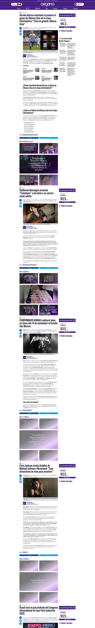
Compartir (29, 137)
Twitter (49, 137)
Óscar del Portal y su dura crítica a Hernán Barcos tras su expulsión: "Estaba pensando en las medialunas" (28, 72)
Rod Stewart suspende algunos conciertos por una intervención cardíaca (39, 294)
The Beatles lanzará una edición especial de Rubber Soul (48, 597)
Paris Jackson (25, 475)
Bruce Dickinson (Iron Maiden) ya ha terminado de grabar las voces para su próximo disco (49, 455)
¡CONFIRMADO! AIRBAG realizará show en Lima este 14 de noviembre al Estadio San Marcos (29, 278)
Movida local (37, 8)
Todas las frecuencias (67, 27)
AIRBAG (24, 410)
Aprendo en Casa (39, 0)
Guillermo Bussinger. (42, 245)
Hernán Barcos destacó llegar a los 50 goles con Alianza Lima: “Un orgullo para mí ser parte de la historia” (47, 79)
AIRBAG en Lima (28, 410)
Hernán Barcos (26, 27)
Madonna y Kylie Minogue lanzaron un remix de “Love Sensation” (48, 148)
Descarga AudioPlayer (47, 0)
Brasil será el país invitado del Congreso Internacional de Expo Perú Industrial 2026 (29, 148)
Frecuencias (75, 8)
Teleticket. (39, 332)
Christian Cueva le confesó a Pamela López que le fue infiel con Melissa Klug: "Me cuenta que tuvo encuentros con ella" (71, 45)
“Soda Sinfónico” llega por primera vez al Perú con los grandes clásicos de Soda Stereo (28, 310)
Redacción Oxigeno (30, 54)
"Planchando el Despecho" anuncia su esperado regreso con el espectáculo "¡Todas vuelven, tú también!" (39, 164)
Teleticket (26, 407)
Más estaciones (54, 0)
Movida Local (24, 12)
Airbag (42, 392)
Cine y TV (27, 8)
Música (18, 8)
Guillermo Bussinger (27, 201)
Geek (47, 8)
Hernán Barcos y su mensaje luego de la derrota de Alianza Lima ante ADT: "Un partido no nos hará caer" (28, 78)
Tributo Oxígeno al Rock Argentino (48, 310)
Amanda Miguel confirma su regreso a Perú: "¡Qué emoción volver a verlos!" (49, 179)
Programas (65, 8)
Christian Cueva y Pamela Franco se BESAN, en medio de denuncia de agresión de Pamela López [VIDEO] (71, 64)
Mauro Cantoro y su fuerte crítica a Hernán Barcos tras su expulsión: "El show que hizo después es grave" (47, 71)
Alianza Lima (30, 134)
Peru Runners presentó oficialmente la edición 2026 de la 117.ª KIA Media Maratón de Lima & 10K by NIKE (29, 180)
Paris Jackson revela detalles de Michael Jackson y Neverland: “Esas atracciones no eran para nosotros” (49, 278)
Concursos (55, 8)
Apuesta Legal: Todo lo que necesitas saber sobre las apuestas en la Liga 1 (71, 58)
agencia (34, 134)
